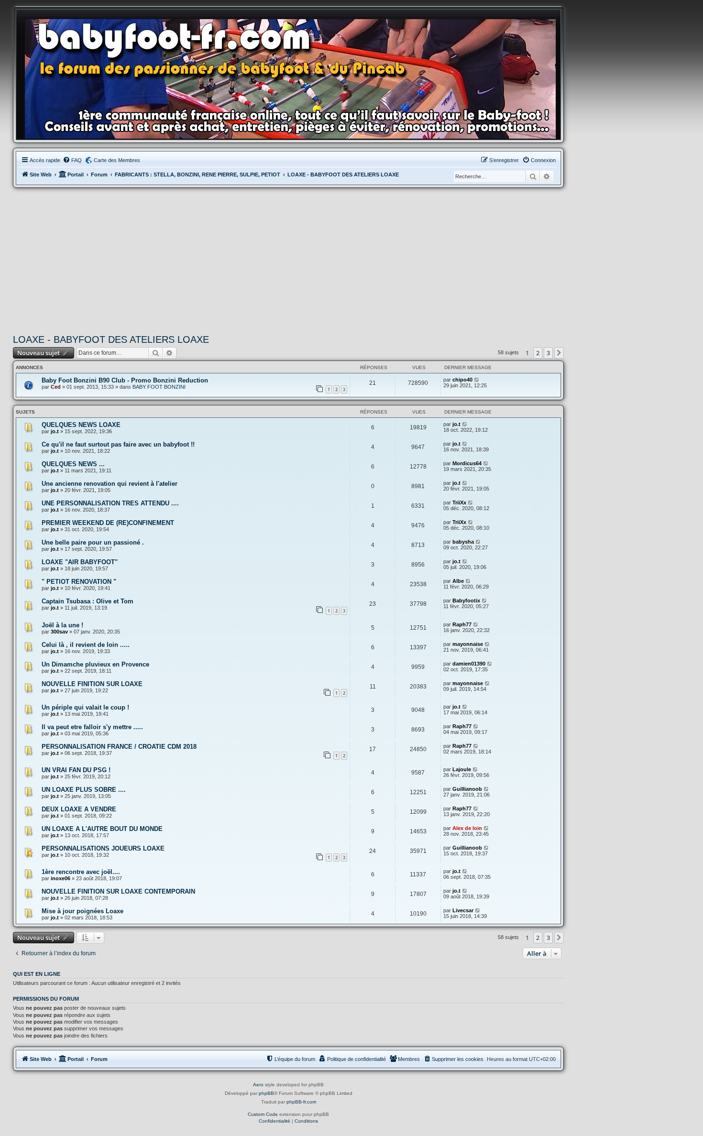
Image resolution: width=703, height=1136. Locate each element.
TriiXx (459, 502)
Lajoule (461, 769)
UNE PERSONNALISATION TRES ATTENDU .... (110, 503)
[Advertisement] (288, 260)
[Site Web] (293, 77)
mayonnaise (467, 644)
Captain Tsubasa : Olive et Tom (87, 601)
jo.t (55, 431)
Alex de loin (467, 828)
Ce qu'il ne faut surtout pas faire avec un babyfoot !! (118, 444)
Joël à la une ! (62, 625)
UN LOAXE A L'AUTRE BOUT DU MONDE (102, 828)
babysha (463, 542)
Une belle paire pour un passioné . (93, 542)
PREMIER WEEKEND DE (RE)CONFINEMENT (108, 522)
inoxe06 (60, 878)
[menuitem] (72, 160)
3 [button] (548, 353)
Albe (458, 581)
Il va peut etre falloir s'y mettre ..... (92, 727)
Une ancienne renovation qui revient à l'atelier (109, 483)
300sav (59, 631)
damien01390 (468, 663)
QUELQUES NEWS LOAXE (81, 424)
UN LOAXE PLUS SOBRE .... (84, 789)
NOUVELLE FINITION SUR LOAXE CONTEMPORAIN (118, 891)
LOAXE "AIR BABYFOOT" (80, 562)
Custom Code (263, 1114)
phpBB (266, 1093)
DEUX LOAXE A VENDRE (79, 809)
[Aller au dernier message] (477, 379)
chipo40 (462, 379)
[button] (559, 353)
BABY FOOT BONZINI (159, 387)
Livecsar (462, 910)
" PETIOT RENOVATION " (79, 581)
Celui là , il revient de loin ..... (86, 644)
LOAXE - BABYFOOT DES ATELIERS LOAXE (111, 339)
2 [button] (537, 353)
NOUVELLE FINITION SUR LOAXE (92, 684)
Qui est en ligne (36, 974)
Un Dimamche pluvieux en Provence (95, 664)
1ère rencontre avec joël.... (81, 871)
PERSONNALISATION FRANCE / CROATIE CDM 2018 (119, 746)
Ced (56, 387)
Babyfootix (466, 600)
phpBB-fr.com (301, 1101)
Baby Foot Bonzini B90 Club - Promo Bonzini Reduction (125, 380)
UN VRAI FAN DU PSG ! (76, 770)
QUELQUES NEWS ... (73, 464)
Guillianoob (467, 789)
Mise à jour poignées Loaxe (82, 911)
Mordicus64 (467, 463)
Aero (258, 1084)
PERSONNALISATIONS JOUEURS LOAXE (103, 848)
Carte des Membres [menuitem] (117, 160)
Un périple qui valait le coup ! (85, 707)
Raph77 (462, 624)
